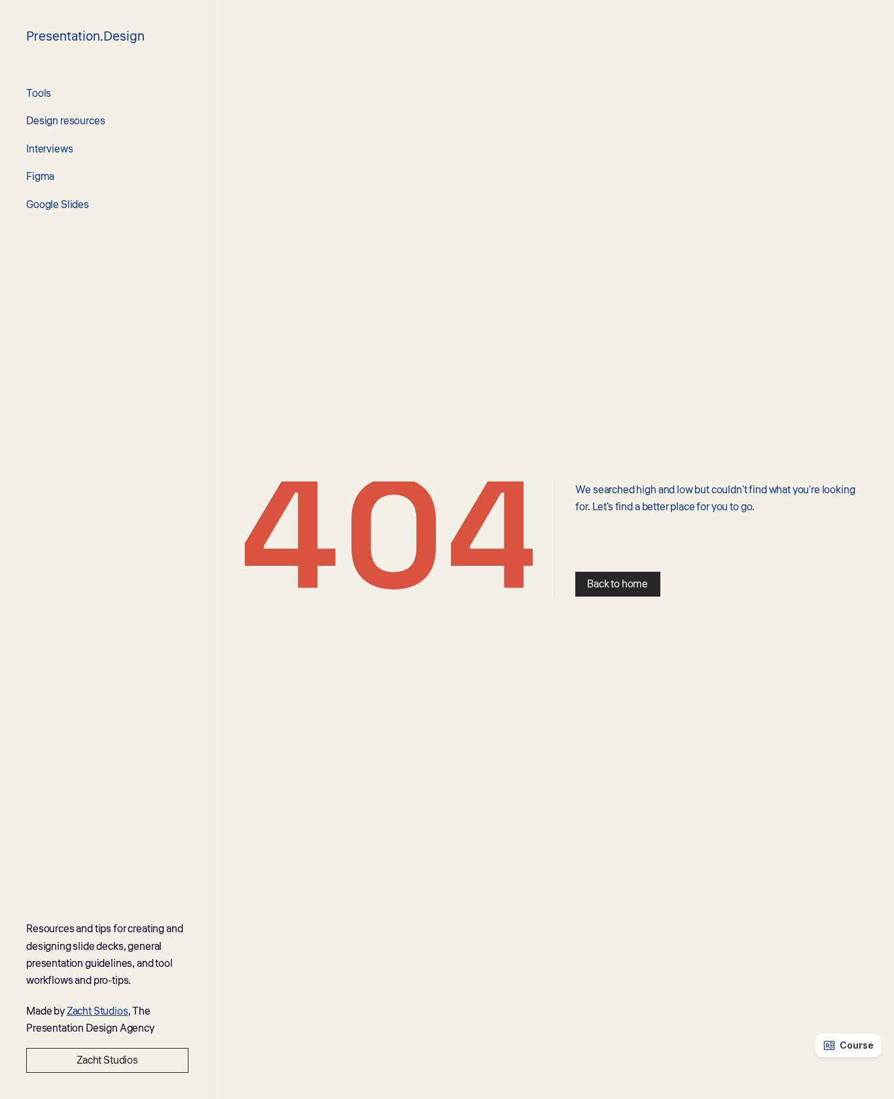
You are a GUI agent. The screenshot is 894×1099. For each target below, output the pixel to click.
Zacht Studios (97, 1011)
